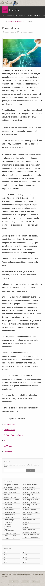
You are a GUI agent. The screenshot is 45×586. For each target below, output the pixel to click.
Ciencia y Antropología (11, 487)
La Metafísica (9, 430)
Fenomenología (9, 520)
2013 (5, 560)
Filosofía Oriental (29, 487)
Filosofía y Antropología (31, 492)
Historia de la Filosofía (30, 512)
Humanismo (27, 515)
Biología (10, 16)
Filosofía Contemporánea (9, 530)
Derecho (19, 16)
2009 (25, 557)
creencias (7, 495)
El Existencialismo (10, 502)
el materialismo (9, 507)
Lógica (25, 517)
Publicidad (36, 582)
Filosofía (38, 16)
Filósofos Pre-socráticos (8, 523)
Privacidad (15, 582)
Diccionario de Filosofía (15, 21)
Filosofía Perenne (29, 490)
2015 (5, 555)
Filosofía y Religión (29, 502)
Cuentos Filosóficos (10, 497)
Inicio (3, 21)
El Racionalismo (9, 512)
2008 (25, 560)
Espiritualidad (8, 517)
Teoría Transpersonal (30, 537)
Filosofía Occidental (30, 485)
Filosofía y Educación (30, 497)
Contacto (25, 582)
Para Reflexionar (29, 530)
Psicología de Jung (29, 532)
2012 (5, 562)
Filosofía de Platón (10, 533)
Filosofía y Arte (28, 495)
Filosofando (7, 526)
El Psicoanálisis (9, 510)
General (26, 507)
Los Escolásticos (29, 520)
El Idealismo (8, 505)
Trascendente (9, 424)
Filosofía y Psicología (30, 500)
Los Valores (27, 522)
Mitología (26, 527)
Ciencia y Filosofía (10, 490)
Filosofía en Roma (10, 536)
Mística (25, 525)
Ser (5, 441)
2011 (24, 552)
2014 (5, 557)
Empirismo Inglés (9, 515)
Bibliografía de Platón (11, 485)
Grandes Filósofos (29, 510)
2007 (25, 562)
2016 (5, 552)
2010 (25, 555)
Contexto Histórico (10, 492)
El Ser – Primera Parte (13, 435)
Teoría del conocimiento (31, 535)
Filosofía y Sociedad (30, 505)
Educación (28, 16)
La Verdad (8, 446)
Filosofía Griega (9, 538)
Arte (4, 16)
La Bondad (8, 451)
